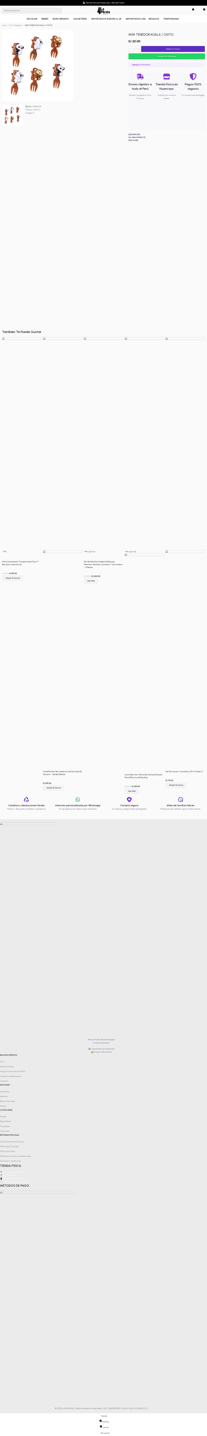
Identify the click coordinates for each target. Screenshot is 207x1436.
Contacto (4, 1081)
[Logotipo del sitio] (103, 10)
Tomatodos (5, 1126)
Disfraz (3, 1106)
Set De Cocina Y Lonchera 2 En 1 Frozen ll (184, 771)
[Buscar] (59, 10)
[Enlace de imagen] (28, 929)
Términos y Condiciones (10, 1161)
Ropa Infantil (5, 1121)
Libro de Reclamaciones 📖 (12, 1142)
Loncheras (4, 1091)
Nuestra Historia (7, 1066)
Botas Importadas (7, 1101)
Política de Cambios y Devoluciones (15, 1156)
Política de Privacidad (9, 1146)
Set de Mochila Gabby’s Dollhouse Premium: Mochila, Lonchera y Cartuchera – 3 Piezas (103, 564)
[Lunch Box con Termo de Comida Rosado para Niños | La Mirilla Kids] (144, 443)
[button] (166, 56)
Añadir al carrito (173, 49)
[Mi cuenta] (197, 10)
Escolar (3, 1116)
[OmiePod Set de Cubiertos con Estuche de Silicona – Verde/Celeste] (62, 443)
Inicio (4, 25)
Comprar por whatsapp (166, 56)
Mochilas (4, 1096)
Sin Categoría (16, 25)
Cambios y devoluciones (10, 1076)
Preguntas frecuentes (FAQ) (12, 1071)
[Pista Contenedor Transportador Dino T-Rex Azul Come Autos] (22, 443)
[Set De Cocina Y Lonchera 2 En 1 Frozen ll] (185, 443)
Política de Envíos (7, 1151)
